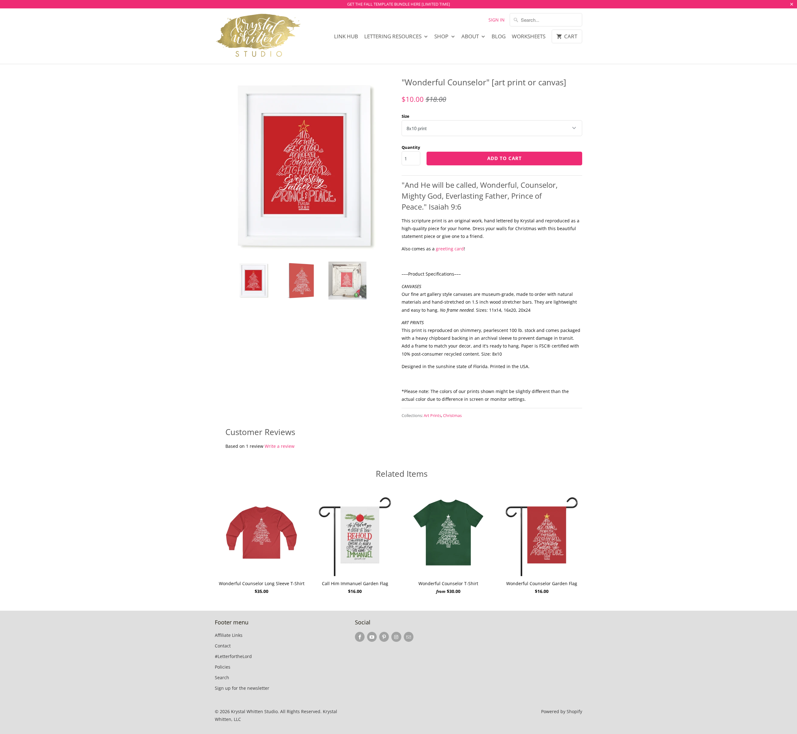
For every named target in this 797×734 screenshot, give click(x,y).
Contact (223, 646)
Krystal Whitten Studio (254, 711)
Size (405, 116)
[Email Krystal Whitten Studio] (408, 637)
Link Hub (346, 36)
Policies (222, 667)
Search (222, 677)
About (470, 36)
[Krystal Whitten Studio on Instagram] (396, 637)
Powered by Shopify (561, 711)
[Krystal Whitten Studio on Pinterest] (384, 637)
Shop (442, 36)
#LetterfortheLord (233, 656)
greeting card (450, 249)
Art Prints (432, 415)
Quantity (411, 147)
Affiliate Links (229, 635)
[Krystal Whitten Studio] (258, 36)
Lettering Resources (393, 36)
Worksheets (528, 36)
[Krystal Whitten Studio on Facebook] (360, 637)
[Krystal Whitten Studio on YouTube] (372, 637)
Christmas (452, 415)
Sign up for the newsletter (242, 688)
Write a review (280, 446)
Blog (499, 36)
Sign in (496, 20)
